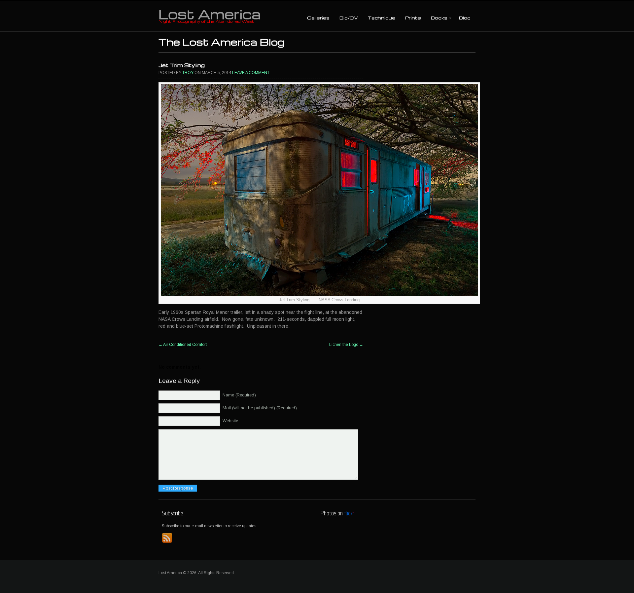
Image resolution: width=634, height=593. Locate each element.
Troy (188, 72)
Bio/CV (348, 17)
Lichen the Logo (346, 344)
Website (230, 420)
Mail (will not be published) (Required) (260, 407)
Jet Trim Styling (181, 65)
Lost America (209, 13)
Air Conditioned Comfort (182, 344)
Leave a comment (250, 72)
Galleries (318, 17)
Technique (381, 17)
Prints (413, 17)
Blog (465, 17)
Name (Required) (239, 394)
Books (436, 18)
